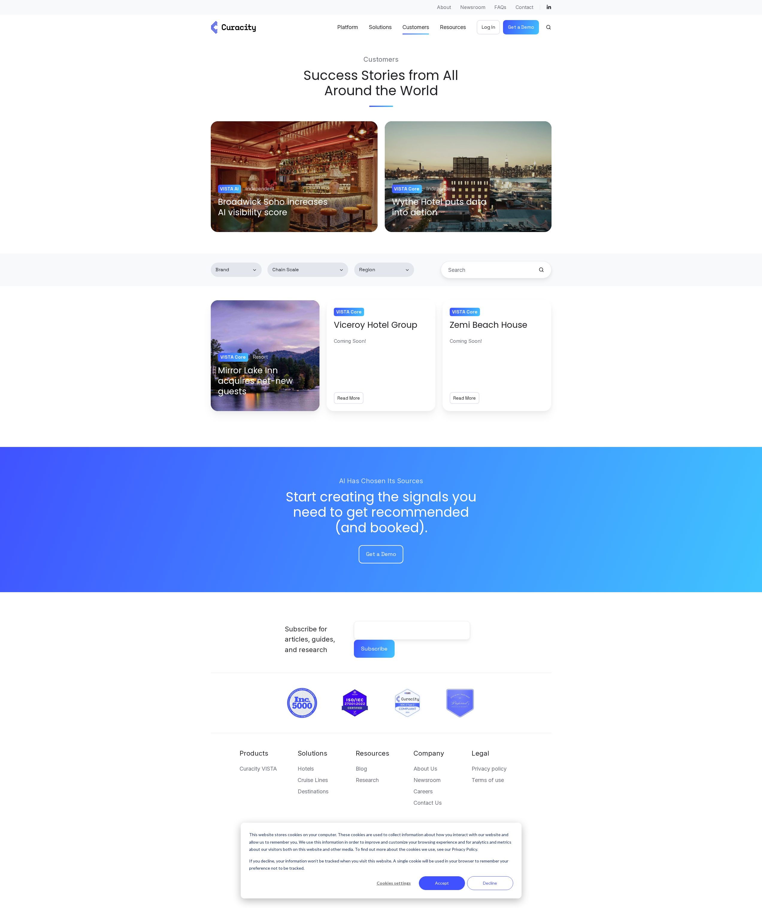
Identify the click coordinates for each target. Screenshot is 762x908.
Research (367, 780)
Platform (347, 27)
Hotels (306, 768)
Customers (415, 27)
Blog (361, 768)
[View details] (548, 7)
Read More (348, 398)
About (444, 7)
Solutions (312, 753)
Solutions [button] (380, 27)
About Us (425, 768)
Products (254, 753)
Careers (423, 791)
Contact (524, 7)
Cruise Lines (313, 780)
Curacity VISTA (258, 768)
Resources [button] (453, 27)
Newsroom (472, 7)
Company (428, 753)
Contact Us (427, 803)
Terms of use (488, 780)
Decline (490, 883)
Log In (488, 27)
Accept (442, 883)
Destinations (313, 791)
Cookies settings (394, 883)
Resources (372, 753)
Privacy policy (489, 768)
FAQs (500, 7)
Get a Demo (521, 27)
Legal (480, 753)
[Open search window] (549, 27)
